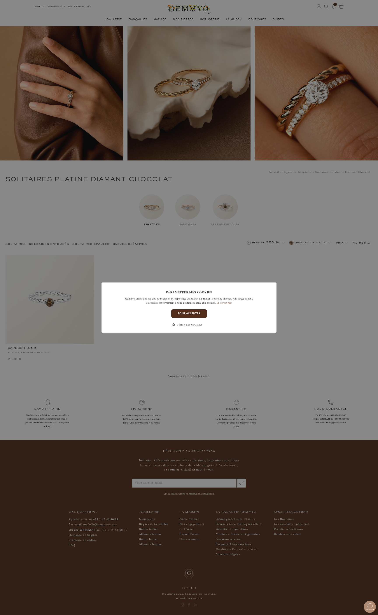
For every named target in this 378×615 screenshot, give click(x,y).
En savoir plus (224, 302)
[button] (189, 324)
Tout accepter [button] (189, 313)
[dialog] (189, 307)
